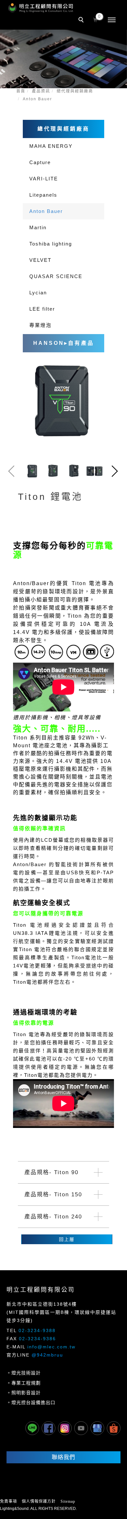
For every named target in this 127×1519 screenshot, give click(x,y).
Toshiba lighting (50, 243)
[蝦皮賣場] (113, 1428)
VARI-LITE (43, 178)
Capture (40, 162)
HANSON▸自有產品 (63, 343)
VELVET (40, 260)
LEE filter (42, 309)
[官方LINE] (32, 1428)
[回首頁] (40, 7)
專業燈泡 (40, 325)
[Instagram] (64, 1428)
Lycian (38, 292)
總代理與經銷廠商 (75, 91)
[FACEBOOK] (48, 1428)
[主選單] (112, 20)
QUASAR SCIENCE (55, 276)
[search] (82, 20)
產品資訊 (41, 91)
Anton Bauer (37, 99)
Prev (11, 471)
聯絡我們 (63, 1457)
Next (115, 471)
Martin (38, 227)
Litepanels (43, 195)
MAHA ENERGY (51, 146)
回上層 (67, 1239)
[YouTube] (81, 1428)
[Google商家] (97, 1428)
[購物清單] (95, 19)
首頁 (20, 91)
